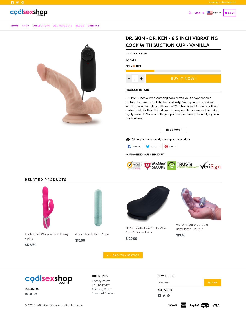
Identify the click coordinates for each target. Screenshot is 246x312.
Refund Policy (101, 285)
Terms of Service (103, 293)
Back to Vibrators (125, 255)
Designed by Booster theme (66, 305)
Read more (173, 130)
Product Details (137, 90)
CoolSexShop (42, 305)
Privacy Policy (101, 281)
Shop (25, 26)
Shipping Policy (102, 289)
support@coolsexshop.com (222, 2)
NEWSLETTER (166, 275)
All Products (62, 26)
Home (15, 26)
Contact (93, 26)
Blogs (80, 26)
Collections (41, 26)
